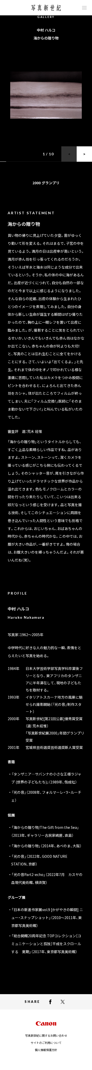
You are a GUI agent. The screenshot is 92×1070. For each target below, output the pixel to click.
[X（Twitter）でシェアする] (62, 1002)
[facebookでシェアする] (50, 1002)
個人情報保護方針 (46, 1050)
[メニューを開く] (84, 7)
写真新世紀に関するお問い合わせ (46, 1035)
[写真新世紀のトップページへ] (46, 7)
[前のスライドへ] (69, 154)
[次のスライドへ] (84, 154)
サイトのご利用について (46, 1043)
